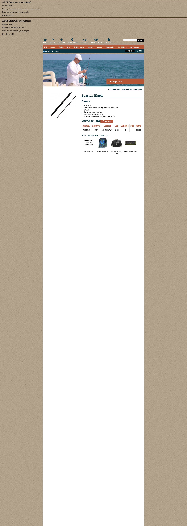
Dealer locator (73, 42)
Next (140, 400)
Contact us (84, 42)
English (47, 51)
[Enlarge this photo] (63, 105)
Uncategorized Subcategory (131, 89)
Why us (52, 42)
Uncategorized (114, 89)
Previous (80, 400)
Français (57, 51)
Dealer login (109, 42)
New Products (134, 47)
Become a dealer (96, 42)
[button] (106, 121)
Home (45, 42)
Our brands (61, 42)
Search (140, 40)
